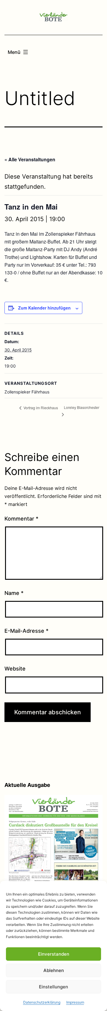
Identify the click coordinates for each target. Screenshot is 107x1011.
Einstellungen (53, 987)
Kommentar (21, 518)
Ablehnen (53, 970)
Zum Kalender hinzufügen (44, 308)
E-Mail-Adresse (26, 631)
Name (13, 593)
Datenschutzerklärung (41, 1002)
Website (15, 668)
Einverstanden (53, 954)
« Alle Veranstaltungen (29, 159)
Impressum (75, 1002)
